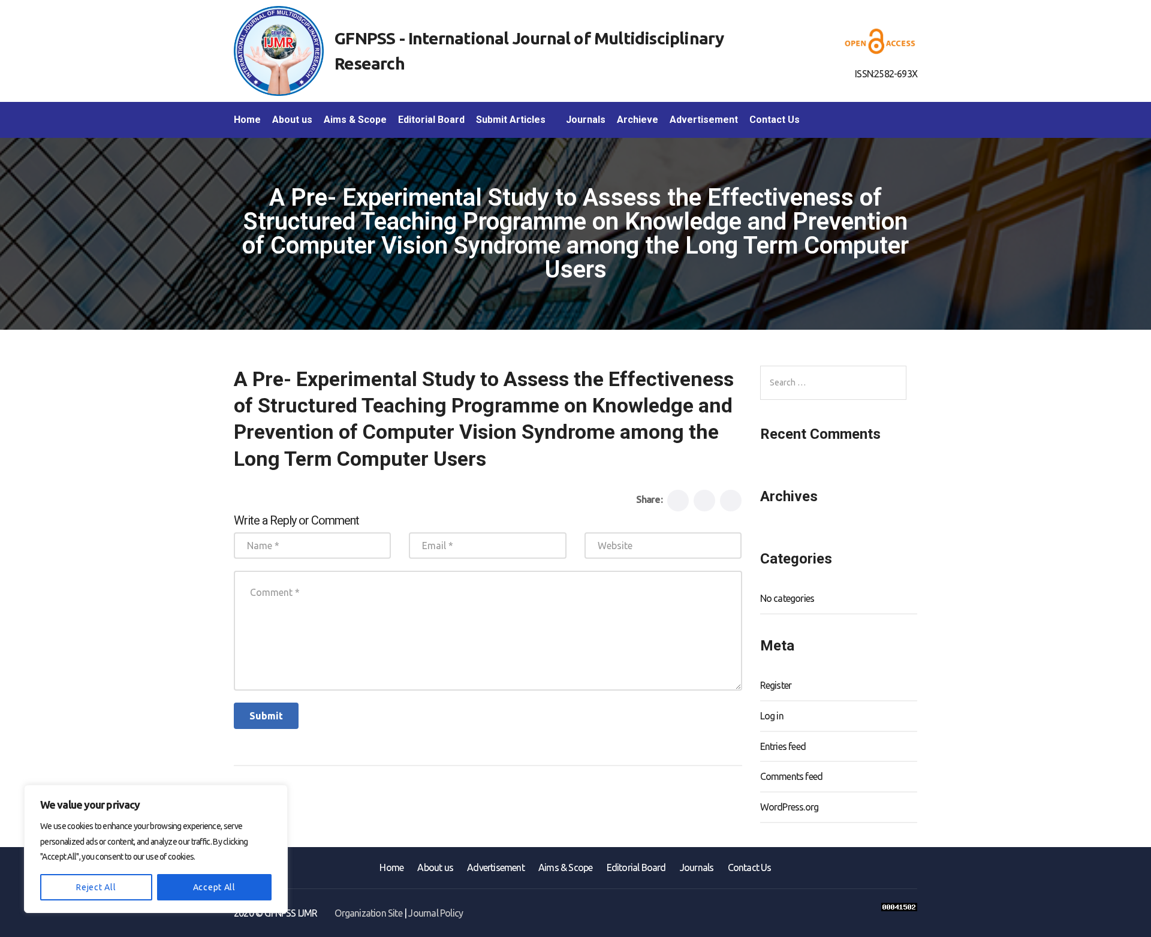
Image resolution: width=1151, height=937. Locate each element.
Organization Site (368, 913)
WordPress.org (789, 807)
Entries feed (783, 746)
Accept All (214, 887)
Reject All (96, 887)
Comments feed (791, 776)
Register (776, 685)
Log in (772, 715)
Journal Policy (435, 913)
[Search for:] (833, 383)
